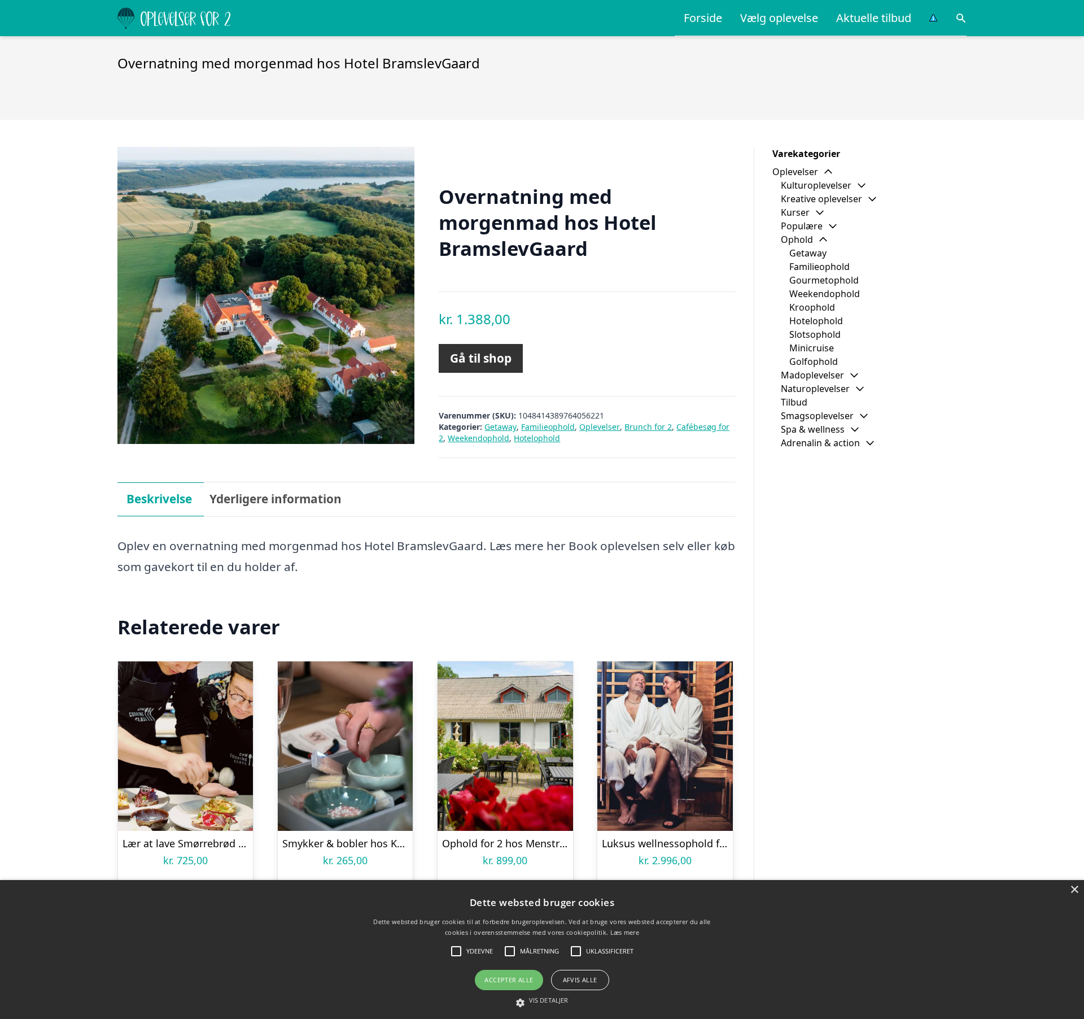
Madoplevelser (812, 375)
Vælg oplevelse (779, 17)
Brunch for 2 (648, 426)
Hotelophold (537, 438)
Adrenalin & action (820, 443)
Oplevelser (599, 426)
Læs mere (624, 932)
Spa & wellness (813, 429)
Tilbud (794, 402)
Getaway (500, 426)
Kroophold (812, 307)
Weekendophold (478, 438)
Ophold (797, 239)
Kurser (795, 212)
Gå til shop (481, 358)
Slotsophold (815, 334)
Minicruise (811, 348)
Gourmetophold (824, 280)
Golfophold (813, 361)
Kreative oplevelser (821, 199)
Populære (802, 226)
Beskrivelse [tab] (159, 499)
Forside (703, 17)
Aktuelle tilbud (873, 17)
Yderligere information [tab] (275, 499)
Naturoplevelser (815, 388)
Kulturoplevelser (816, 185)
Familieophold (548, 426)
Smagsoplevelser (817, 416)
